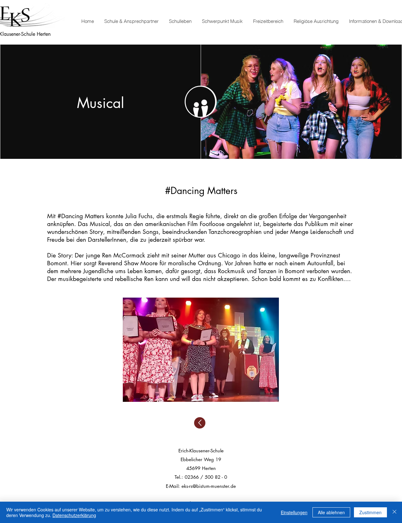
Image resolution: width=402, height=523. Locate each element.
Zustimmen (370, 512)
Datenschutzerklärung (74, 515)
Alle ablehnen (331, 512)
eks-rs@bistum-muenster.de (209, 486)
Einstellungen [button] (294, 512)
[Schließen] (394, 512)
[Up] (199, 423)
